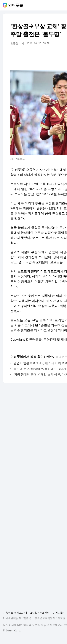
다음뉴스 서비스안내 (15, 612)
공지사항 (58, 612)
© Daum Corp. (12, 630)
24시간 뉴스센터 (40, 612)
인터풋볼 (15, 5)
